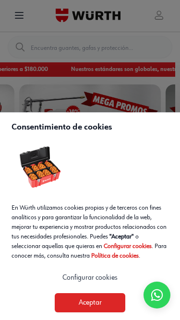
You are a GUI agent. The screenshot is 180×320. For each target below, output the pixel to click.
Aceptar (90, 303)
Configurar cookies (128, 246)
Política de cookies (115, 255)
